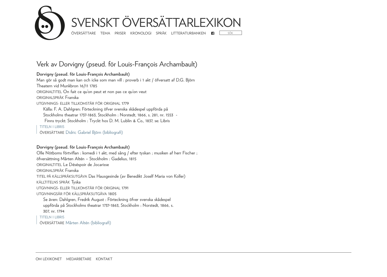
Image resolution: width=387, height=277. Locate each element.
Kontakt (104, 259)
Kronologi (140, 33)
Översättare (83, 33)
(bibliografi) (113, 132)
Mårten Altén (77, 222)
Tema (105, 33)
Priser (120, 33)
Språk (161, 33)
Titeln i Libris (52, 127)
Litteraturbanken (188, 33)
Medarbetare (78, 259)
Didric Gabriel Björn (83, 132)
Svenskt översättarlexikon (156, 22)
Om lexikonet (49, 259)
